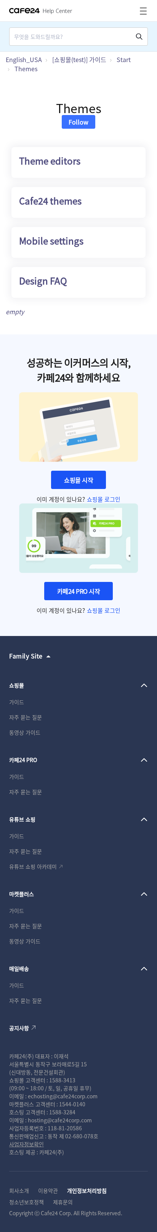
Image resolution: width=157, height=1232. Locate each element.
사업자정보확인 (26, 1144)
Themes (25, 68)
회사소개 (19, 1190)
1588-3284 (62, 1112)
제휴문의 (63, 1202)
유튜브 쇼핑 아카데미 (33, 866)
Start (124, 59)
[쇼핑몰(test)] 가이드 (79, 59)
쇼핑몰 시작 (78, 479)
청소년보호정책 (26, 1202)
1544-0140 (72, 1104)
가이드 (16, 702)
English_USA (24, 59)
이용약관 (48, 1190)
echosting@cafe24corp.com (63, 1096)
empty (15, 311)
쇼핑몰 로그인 (103, 499)
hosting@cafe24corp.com (60, 1120)
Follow (78, 121)
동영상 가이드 (24, 732)
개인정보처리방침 (87, 1190)
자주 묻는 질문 (25, 717)
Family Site (26, 655)
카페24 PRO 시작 (78, 591)
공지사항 (19, 1028)
